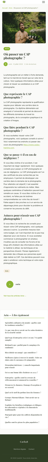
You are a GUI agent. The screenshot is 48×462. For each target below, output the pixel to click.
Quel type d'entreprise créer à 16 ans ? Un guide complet (23, 339)
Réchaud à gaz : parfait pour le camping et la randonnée (22, 346)
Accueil (4, 8)
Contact (31, 449)
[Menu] (43, 2)
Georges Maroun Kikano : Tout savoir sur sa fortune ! (22, 398)
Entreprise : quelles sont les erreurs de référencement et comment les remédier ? (21, 378)
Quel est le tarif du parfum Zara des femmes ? (23, 392)
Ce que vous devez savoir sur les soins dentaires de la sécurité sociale (24, 331)
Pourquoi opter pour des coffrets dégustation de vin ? (23, 416)
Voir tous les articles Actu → (15, 296)
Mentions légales (20, 449)
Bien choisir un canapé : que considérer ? (21, 352)
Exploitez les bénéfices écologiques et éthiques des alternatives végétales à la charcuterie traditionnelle (23, 407)
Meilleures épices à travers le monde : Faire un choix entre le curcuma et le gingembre (23, 358)
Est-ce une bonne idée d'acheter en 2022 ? (21, 372)
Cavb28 (24, 441)
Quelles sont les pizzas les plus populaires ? (22, 422)
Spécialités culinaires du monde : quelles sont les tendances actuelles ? (23, 324)
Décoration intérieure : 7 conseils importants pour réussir (22, 366)
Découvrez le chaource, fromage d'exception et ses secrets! (23, 386)
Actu (10, 8)
